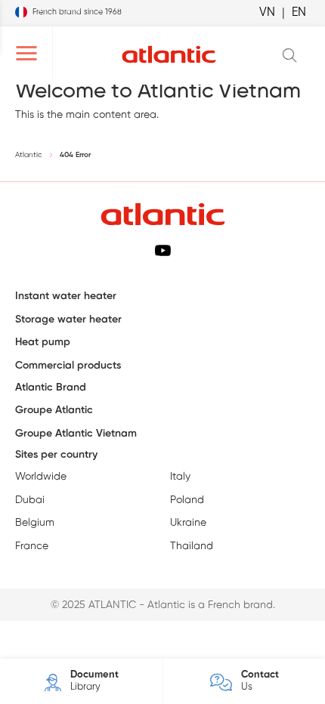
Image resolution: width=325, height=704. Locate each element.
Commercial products (68, 366)
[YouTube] (162, 250)
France (31, 546)
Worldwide (41, 477)
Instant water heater (65, 296)
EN (299, 12)
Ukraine (188, 523)
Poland (187, 500)
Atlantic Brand (50, 388)
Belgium (34, 523)
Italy (180, 477)
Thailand (191, 546)
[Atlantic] (168, 55)
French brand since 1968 (77, 12)
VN (267, 12)
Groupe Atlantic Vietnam (76, 434)
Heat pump (42, 342)
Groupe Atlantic (54, 410)
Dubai (30, 500)
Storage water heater (68, 320)
